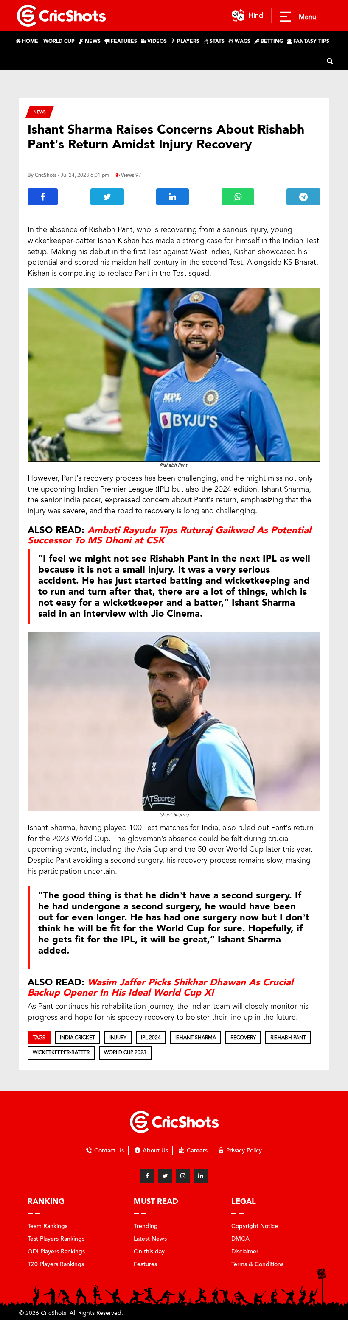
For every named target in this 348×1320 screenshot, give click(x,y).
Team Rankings (47, 1226)
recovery (243, 1037)
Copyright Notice (254, 1226)
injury (117, 1037)
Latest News (150, 1239)
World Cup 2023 (125, 1052)
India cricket (77, 1037)
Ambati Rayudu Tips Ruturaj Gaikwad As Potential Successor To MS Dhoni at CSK (169, 535)
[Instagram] (183, 1176)
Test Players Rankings (56, 1239)
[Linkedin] (201, 1176)
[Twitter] (165, 1176)
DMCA (240, 1239)
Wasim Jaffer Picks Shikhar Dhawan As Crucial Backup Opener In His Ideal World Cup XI (160, 987)
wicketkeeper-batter (61, 1052)
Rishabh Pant (288, 1037)
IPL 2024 (151, 1037)
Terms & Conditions (257, 1264)
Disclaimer (244, 1251)
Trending (146, 1226)
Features (145, 1264)
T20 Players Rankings (56, 1264)
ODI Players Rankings (56, 1251)
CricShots (45, 175)
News (40, 112)
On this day (149, 1251)
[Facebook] (147, 1176)
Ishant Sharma (195, 1037)
